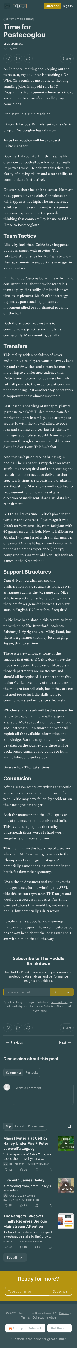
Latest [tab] (19, 1126)
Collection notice (44, 1317)
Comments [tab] (13, 1072)
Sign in (68, 6)
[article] (38, 1154)
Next (62, 1042)
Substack (17, 1339)
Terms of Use (59, 1002)
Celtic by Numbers (19, 19)
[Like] (7, 58)
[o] (65, 1143)
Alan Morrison (13, 44)
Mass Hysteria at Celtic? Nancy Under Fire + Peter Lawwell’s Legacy (25, 1143)
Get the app (59, 1328)
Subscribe (52, 6)
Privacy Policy (38, 1011)
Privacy (64, 1313)
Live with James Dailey (23, 1180)
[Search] (69, 1126)
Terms (25, 1317)
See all (12, 1257)
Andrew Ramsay (39, 1164)
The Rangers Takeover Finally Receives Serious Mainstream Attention (25, 1221)
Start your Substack (27, 1328)
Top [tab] (8, 1126)
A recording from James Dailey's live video (27, 1188)
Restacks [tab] (31, 1072)
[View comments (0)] (18, 58)
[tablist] (21, 1072)
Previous (17, 1042)
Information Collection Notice (46, 1006)
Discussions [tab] (36, 1126)
